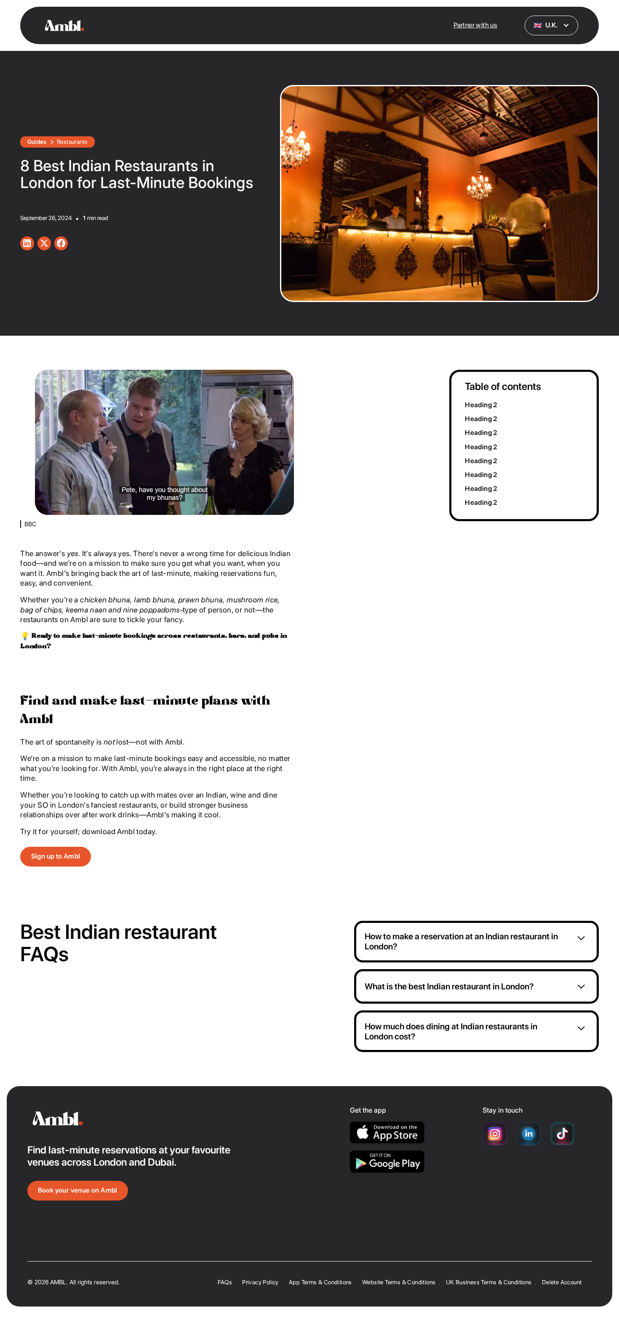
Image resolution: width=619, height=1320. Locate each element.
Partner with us (475, 25)
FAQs (225, 1282)
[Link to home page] (188, 1118)
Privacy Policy (260, 1282)
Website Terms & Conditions (398, 1282)
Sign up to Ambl (55, 856)
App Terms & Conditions (320, 1282)
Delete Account (562, 1282)
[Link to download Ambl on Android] (387, 1161)
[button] (552, 25)
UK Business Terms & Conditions (489, 1282)
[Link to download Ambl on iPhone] (387, 1132)
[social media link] (27, 243)
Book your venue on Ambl (77, 1190)
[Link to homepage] (64, 25)
